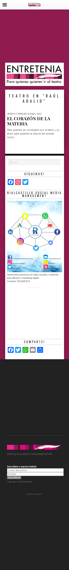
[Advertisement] (34, 36)
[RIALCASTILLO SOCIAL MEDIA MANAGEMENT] (34, 271)
